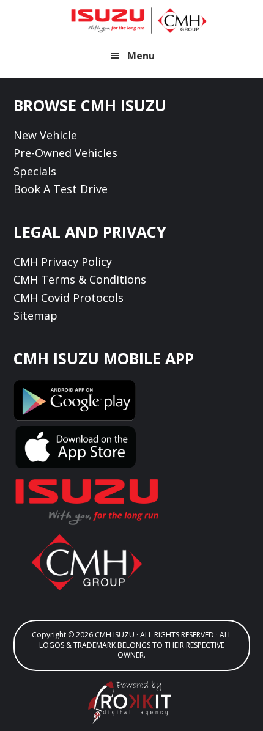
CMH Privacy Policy (62, 261)
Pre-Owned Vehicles (65, 152)
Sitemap (35, 315)
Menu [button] (141, 55)
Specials (34, 171)
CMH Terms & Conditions (79, 279)
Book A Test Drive (60, 189)
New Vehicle (45, 135)
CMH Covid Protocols (68, 297)
